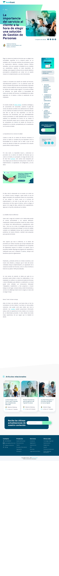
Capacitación (19, 449)
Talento (18, 445)
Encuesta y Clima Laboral (21, 447)
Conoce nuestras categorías (47, 72)
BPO (31, 447)
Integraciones (46, 445)
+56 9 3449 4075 (8, 441)
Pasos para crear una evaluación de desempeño (47, 105)
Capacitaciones (33, 445)
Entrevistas (32, 449)
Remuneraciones (20, 443)
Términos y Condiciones (48, 449)
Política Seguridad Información (47, 452)
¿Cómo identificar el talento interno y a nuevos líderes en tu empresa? (48, 114)
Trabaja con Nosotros (9, 445)
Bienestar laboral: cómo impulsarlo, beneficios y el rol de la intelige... (47, 88)
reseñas (13, 309)
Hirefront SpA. (35, 457)
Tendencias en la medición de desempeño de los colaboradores (47, 97)
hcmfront (13, 158)
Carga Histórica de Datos (35, 451)
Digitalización (32, 443)
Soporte (45, 447)
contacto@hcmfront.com (10, 443)
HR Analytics (18, 451)
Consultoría (32, 441)
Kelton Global (17, 105)
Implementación (46, 443)
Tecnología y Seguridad (48, 441)
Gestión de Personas (20, 441)
